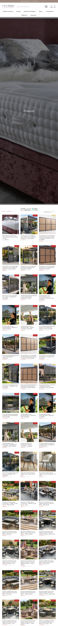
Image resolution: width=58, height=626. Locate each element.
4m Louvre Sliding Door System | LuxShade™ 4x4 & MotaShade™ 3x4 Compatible (10, 415)
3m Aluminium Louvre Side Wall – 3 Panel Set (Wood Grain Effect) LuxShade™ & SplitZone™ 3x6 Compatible (47, 237)
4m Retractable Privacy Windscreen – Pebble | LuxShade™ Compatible (26, 445)
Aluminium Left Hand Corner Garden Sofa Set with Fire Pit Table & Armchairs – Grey (9, 562)
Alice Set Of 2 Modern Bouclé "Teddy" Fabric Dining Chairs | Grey (28, 474)
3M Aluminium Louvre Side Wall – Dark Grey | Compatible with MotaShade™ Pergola (29, 267)
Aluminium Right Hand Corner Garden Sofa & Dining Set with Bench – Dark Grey (9, 593)
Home (3, 211)
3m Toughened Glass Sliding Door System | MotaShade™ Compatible (10, 357)
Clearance (33, 15)
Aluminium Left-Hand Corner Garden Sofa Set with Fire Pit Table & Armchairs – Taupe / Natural (28, 562)
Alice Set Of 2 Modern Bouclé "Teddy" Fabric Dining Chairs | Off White (47, 474)
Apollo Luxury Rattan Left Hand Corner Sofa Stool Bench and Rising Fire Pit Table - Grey (46, 622)
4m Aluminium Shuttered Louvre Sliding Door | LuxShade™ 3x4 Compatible (10, 386)
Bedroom (24, 15)
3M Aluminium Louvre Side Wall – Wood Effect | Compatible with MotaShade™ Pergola (47, 267)
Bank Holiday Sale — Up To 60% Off (29, 1)
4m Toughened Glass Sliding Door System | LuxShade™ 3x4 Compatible (10, 474)
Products (9, 211)
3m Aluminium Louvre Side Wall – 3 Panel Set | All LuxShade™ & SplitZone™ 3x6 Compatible (10, 267)
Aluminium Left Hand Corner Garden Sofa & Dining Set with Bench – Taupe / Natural (28, 533)
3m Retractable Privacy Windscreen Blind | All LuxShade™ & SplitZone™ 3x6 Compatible (46, 297)
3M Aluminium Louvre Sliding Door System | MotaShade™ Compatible (9, 297)
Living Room (49, 11)
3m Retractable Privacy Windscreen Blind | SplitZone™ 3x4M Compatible (9, 327)
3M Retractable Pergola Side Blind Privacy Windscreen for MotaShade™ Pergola (29, 297)
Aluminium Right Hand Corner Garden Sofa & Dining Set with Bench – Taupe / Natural (28, 593)
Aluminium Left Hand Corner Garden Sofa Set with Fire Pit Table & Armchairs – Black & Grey (47, 533)
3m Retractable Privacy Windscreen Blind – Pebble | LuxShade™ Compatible (27, 327)
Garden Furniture (8, 11)
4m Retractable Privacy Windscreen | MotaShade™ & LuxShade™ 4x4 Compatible (9, 445)
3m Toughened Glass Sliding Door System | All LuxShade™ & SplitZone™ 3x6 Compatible (47, 327)
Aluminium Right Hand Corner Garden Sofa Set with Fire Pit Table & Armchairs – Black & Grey (47, 593)
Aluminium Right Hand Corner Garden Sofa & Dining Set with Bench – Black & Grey (46, 562)
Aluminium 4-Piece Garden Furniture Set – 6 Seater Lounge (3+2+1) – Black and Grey (10, 503)
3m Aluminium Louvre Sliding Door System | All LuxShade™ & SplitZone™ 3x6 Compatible (28, 237)
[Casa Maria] (8, 6)
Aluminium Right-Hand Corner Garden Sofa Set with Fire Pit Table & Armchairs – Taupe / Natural (28, 622)
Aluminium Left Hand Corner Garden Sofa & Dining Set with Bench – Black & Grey (46, 503)
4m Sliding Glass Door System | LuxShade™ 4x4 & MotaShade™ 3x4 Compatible (47, 445)
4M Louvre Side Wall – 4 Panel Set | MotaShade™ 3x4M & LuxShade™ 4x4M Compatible (47, 386)
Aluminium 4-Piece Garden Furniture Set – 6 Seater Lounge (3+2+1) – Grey (28, 503)
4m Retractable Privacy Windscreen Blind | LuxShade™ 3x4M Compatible (28, 415)
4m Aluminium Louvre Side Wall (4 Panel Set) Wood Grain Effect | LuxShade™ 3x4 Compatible (29, 357)
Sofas (40, 11)
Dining (18, 11)
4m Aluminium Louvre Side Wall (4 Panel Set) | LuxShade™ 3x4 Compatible (46, 357)
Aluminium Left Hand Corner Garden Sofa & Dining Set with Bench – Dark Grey (9, 533)
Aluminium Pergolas (29, 11)
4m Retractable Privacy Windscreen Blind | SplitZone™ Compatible (46, 415)
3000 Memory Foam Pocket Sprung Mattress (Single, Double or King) (10, 237)
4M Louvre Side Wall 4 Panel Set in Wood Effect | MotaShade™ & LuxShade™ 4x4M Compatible (29, 386)
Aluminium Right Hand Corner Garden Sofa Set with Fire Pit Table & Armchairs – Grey (9, 622)
